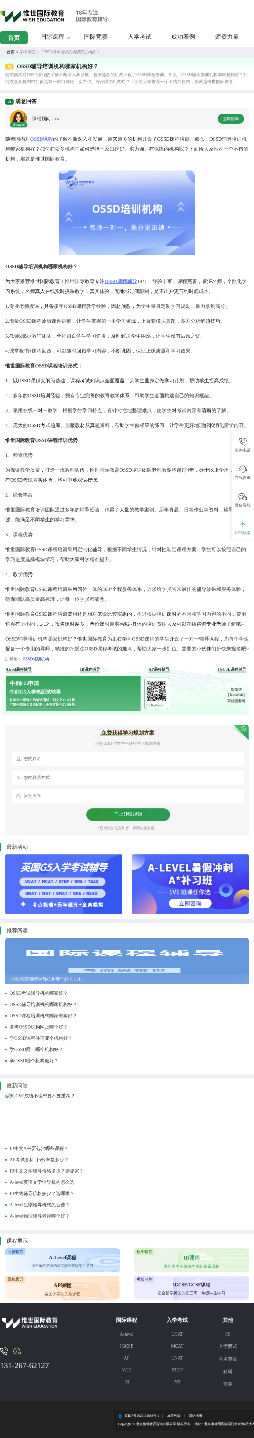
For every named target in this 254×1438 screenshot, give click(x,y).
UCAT (177, 1334)
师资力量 (227, 36)
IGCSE (127, 1346)
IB (126, 1381)
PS (228, 1334)
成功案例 (183, 36)
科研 (228, 1371)
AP (127, 1358)
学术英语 (228, 1359)
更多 (223, 1085)
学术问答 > (29, 52)
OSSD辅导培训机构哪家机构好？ (71, 52)
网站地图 (195, 1415)
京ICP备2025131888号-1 (142, 1415)
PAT (177, 1381)
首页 (14, 37)
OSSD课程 (41, 139)
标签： (15, 659)
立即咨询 (231, 119)
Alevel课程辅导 (19, 669)
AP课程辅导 (159, 669)
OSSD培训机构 (35, 659)
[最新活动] (63, 884)
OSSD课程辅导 (121, 281)
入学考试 (139, 36)
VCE (126, 1369)
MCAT (177, 1346)
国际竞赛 (96, 36)
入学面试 (228, 1346)
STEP (177, 1369)
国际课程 (52, 36)
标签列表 (174, 1415)
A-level (127, 1334)
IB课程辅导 (90, 669)
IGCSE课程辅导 (232, 669)
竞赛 (228, 1384)
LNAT (177, 1358)
